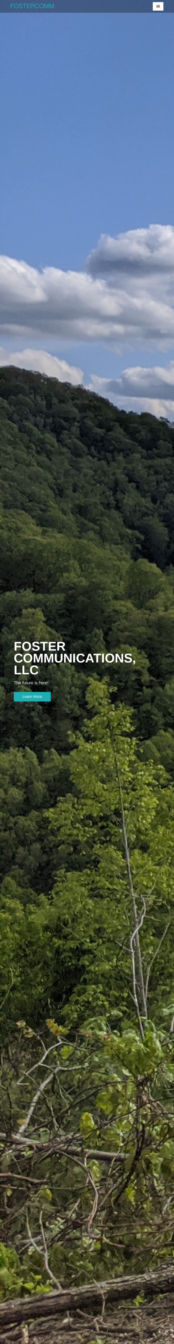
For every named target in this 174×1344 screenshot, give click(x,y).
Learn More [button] (32, 696)
